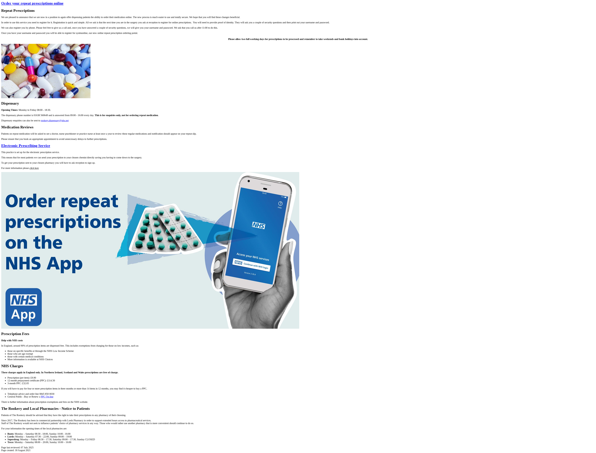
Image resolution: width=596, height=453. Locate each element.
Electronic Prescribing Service (25, 146)
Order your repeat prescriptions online (32, 3)
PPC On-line (47, 396)
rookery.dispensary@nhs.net (55, 120)
